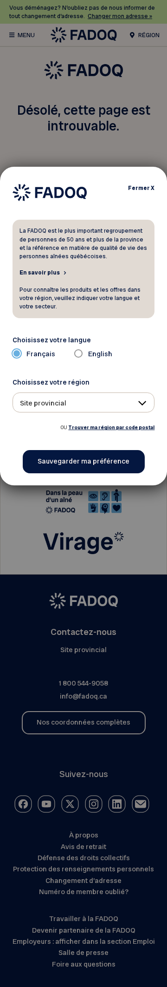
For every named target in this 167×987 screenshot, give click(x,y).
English (100, 354)
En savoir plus (39, 272)
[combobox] (84, 402)
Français (40, 354)
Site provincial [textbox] (43, 403)
